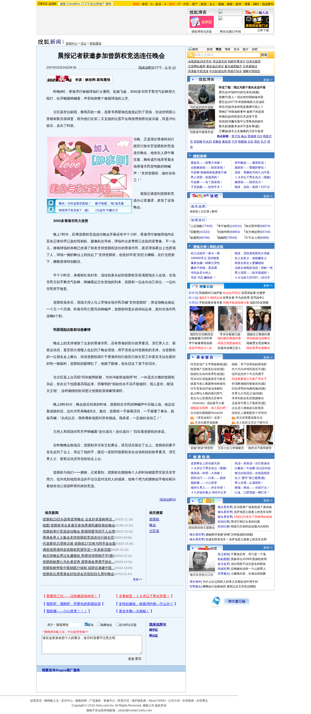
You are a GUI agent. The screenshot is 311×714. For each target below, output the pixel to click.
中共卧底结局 (218, 71)
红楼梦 (261, 293)
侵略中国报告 (251, 71)
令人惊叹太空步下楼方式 (252, 422)
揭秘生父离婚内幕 (258, 334)
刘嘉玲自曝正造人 (229, 348)
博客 (247, 4)
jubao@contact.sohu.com (135, 710)
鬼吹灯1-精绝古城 (210, 297)
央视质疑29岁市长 (200, 61)
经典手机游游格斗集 (236, 302)
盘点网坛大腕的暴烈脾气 (206, 393)
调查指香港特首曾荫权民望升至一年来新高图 (77, 550)
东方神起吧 (252, 232)
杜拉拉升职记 (232, 293)
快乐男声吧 (252, 226)
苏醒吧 (194, 232)
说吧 (255, 49)
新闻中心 (72, 43)
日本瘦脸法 (250, 66)
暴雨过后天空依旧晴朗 (241, 586)
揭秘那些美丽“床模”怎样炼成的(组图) (229, 534)
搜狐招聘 (81, 700)
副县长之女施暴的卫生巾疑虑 (244, 131)
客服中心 (109, 700)
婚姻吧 (222, 237)
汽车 (186, 4)
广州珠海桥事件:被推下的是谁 (244, 111)
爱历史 (223, 92)
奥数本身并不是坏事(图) (243, 126)
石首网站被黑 (197, 66)
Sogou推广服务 (68, 670)
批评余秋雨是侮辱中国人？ (245, 107)
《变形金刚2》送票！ (209, 417)
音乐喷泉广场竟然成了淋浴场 (253, 507)
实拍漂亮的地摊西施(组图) (249, 388)
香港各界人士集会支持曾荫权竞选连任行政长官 (78, 537)
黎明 (214, 211)
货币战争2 (257, 297)
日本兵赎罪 (253, 61)
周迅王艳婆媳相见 (229, 343)
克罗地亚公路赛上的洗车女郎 (253, 512)
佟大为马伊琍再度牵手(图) (249, 369)
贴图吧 (194, 237)
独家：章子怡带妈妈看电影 (249, 364)
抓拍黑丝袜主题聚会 (202, 527)
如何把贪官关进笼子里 (243, 116)
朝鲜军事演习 (236, 61)
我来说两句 (146, 67)
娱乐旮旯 (223, 564)
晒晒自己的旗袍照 (214, 586)
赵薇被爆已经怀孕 (200, 338)
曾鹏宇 (223, 97)
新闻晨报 (95, 43)
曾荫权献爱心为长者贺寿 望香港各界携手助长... (79, 562)
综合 (83, 43)
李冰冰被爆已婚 (230, 334)
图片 (246, 49)
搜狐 (63, 4)
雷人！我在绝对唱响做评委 (245, 97)
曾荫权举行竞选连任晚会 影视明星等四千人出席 (79, 531)
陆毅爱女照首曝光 (258, 343)
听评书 (193, 293)
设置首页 (36, 700)
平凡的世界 (242, 297)
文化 (250, 141)
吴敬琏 (217, 141)
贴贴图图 (223, 559)
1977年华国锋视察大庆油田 (246, 102)
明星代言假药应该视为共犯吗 (250, 526)
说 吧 (214, 196)
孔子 (264, 141)
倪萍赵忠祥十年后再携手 (248, 374)
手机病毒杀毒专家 (210, 302)
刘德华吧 (224, 232)
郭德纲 (252, 136)
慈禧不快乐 (234, 71)
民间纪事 (223, 521)
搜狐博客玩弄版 (201, 31)
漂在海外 (195, 581)
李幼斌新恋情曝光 (258, 338)
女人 (212, 4)
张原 (222, 121)
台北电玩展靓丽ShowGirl (206, 413)
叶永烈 (207, 141)
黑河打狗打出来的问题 (245, 521)
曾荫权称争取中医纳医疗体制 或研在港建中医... (79, 568)
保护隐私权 (139, 700)
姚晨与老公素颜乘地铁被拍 (207, 383)
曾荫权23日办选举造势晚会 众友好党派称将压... (79, 519)
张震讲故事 (248, 293)
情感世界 (223, 568)
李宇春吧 (224, 226)
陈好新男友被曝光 (258, 348)
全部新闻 (188, 700)
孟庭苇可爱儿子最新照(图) (249, 403)
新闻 (210, 49)
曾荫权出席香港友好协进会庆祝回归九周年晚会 (78, 574)
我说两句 (268, 4)
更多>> (137, 579)
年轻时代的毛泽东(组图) (243, 92)
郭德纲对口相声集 (210, 293)
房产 (195, 4)
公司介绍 (174, 700)
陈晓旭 (242, 141)
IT (179, 4)
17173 (85, 4)
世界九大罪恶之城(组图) (247, 393)
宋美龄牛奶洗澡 (198, 71)
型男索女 (223, 573)
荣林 (222, 111)
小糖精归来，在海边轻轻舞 (248, 573)
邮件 (239, 4)
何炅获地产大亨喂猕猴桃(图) (208, 364)
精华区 (153, 629)
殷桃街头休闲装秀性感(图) (207, 374)
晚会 (152, 525)
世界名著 (228, 297)
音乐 (237, 49)
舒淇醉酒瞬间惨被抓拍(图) (249, 383)
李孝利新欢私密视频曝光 (248, 398)
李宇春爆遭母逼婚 (200, 343)
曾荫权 (154, 519)
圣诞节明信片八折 (200, 348)
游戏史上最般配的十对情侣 (249, 413)
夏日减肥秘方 (233, 66)
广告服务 (95, 700)
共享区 (193, 302)
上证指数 (196, 226)
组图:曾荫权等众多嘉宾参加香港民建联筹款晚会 (79, 525)
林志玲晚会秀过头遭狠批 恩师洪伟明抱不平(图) (78, 556)
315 (259, 136)
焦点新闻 (223, 554)
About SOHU (157, 700)
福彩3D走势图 (259, 302)
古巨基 (154, 531)
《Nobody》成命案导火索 (207, 403)
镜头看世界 (225, 507)
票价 (257, 141)
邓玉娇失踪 (220, 61)
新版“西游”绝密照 (202, 448)
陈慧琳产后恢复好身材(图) (207, 369)
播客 (230, 4)
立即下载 (263, 30)
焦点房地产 (97, 4)
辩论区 (153, 635)
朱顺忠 (223, 116)
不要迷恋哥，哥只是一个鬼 (248, 554)
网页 (219, 49)
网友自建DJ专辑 (230, 31)
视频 (221, 4)
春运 (244, 136)
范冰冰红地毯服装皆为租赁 (207, 379)
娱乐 (158, 4)
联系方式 (123, 700)
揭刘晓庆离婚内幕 (229, 338)
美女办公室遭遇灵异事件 (206, 398)
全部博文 (202, 700)
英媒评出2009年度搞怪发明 (249, 559)
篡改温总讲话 (215, 66)
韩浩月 (223, 107)
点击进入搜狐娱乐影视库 (248, 408)
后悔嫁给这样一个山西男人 (248, 568)
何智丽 (198, 141)
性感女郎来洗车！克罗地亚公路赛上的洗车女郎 (236, 539)
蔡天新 (223, 126)
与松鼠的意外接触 (201, 107)
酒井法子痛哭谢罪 (259, 448)
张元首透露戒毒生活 (249, 417)
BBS (256, 4)
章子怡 (236, 136)
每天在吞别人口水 (201, 575)
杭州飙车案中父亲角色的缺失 (244, 121)
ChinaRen (73, 4)
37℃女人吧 (252, 237)
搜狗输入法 (51, 700)
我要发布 (49, 670)
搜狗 (108, 4)
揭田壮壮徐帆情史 (201, 334)
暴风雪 (226, 141)
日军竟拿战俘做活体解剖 (206, 388)
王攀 (222, 131)
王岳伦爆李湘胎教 (206, 422)
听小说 (193, 297)
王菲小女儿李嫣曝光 (231, 448)
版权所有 (161, 705)
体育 (145, 4)
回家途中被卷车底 (201, 132)
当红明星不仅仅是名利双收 (248, 564)
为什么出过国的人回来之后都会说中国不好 (230, 581)
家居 (204, 4)
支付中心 (67, 700)
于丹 (234, 141)
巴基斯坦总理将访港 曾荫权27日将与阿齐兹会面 (79, 543)
